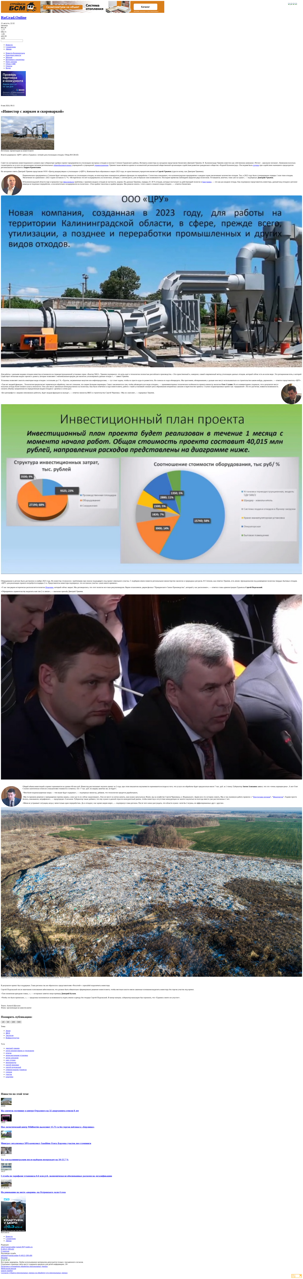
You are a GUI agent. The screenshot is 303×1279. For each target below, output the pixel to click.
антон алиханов (12, 1058)
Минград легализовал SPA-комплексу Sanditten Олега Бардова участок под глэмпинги (46, 1143)
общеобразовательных (63, 165)
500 (8, 1022)
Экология (9, 1035)
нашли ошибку (7, 1271)
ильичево (9, 1077)
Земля (8, 1031)
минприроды (11, 1062)
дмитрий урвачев (13, 1048)
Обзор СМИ (11, 64)
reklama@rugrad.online (10, 1255)
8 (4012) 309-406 (25, 1255)
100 (3, 1022)
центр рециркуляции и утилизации (20, 1051)
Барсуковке (207, 182)
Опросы (9, 66)
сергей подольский (13, 1067)
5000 (19, 1022)
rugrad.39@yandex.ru (24, 1247)
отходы (8, 1053)
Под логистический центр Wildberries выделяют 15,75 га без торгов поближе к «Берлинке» (47, 1127)
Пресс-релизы (11, 62)
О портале (5, 1251)
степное (9, 1072)
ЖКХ (8, 1033)
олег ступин (11, 1060)
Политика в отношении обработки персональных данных (24, 1266)
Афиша (8, 49)
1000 (13, 1022)
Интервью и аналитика (15, 60)
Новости (9, 45)
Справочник (11, 47)
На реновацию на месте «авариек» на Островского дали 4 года (33, 1192)
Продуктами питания (261, 797)
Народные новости (13, 55)
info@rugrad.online (8, 1247)
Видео (8, 68)
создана (256, 165)
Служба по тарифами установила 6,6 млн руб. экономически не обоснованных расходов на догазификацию (56, 1176)
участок (9, 1074)
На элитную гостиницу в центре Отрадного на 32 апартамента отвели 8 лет (40, 1110)
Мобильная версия (8, 1268)
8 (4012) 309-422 (7, 1249)
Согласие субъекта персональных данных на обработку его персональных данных (34, 1273)
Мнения (9, 57)
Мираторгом (278, 797)
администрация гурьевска (16, 1070)
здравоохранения (101, 165)
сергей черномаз (12, 1065)
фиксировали (68, 182)
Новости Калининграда (15, 53)
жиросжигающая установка (17, 1055)
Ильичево (49, 587)
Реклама (4, 1258)
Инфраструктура (12, 1038)
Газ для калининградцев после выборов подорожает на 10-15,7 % (35, 1159)
